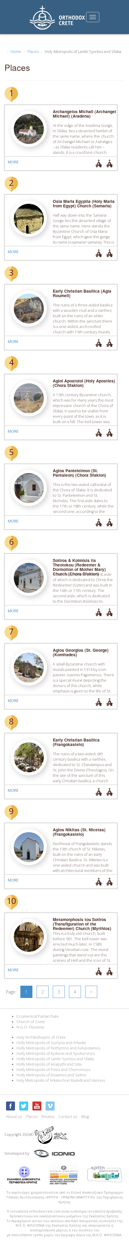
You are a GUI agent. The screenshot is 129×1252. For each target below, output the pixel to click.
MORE (13, 162)
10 (11, 900)
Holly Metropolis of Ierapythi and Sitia (49, 1064)
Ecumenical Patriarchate (37, 1016)
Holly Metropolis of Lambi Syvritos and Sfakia (55, 1058)
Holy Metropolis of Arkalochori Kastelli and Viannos (60, 1080)
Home (15, 51)
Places (33, 51)
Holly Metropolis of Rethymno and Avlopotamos (58, 1048)
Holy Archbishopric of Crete (41, 1037)
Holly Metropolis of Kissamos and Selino (51, 1075)
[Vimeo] (50, 1105)
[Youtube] (36, 1105)
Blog (85, 1116)
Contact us (67, 1116)
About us (14, 1116)
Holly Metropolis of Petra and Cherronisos (53, 1069)
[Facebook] (10, 1105)
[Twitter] (23, 1105)
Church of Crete (30, 1021)
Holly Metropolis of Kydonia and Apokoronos (55, 1053)
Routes (48, 1116)
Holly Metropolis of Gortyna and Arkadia (51, 1042)
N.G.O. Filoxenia (30, 1027)
